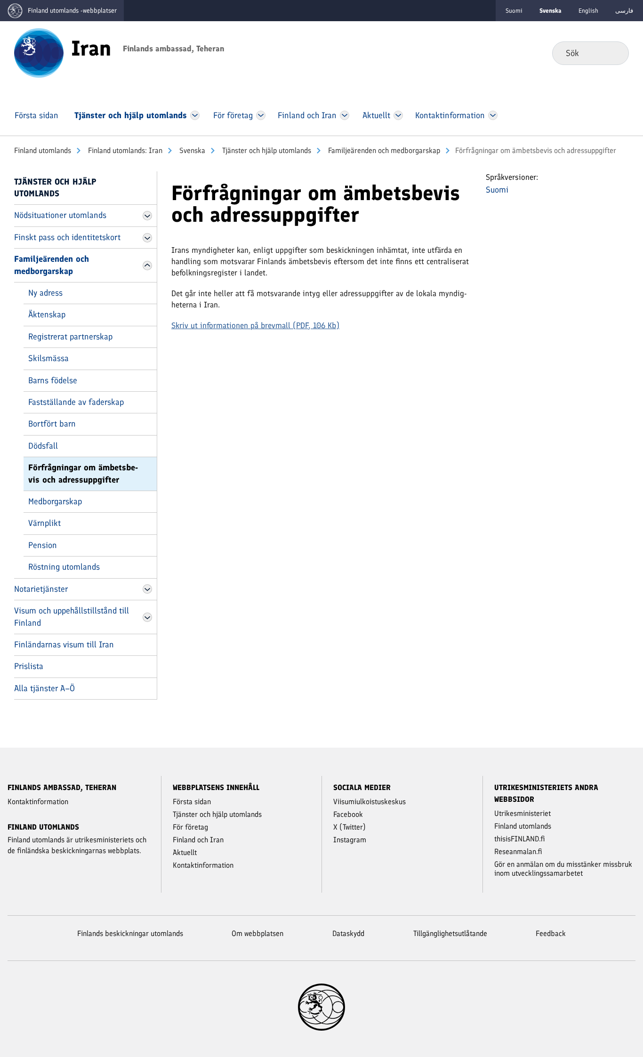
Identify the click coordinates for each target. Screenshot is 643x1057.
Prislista (28, 666)
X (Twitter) (349, 827)
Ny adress (45, 293)
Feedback (551, 933)
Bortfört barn (52, 424)
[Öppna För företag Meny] (261, 115)
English (588, 10)
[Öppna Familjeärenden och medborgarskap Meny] (147, 265)
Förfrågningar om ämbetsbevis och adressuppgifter (83, 473)
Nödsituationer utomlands (60, 215)
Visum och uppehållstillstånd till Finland (71, 616)
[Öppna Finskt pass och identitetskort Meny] (147, 237)
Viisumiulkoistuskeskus (369, 801)
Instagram (349, 839)
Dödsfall (43, 446)
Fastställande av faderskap (76, 402)
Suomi (514, 10)
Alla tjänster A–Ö (44, 688)
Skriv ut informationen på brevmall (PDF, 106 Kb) (255, 325)
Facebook (348, 814)
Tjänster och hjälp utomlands (265, 150)
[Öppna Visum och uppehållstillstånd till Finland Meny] (147, 617)
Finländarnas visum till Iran (64, 644)
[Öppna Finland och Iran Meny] (344, 115)
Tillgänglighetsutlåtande (450, 933)
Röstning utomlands (64, 567)
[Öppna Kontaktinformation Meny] (492, 115)
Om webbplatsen (257, 933)
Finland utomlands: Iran (124, 150)
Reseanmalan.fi (518, 851)
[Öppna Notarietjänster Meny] (147, 589)
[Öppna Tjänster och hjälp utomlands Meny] (195, 115)
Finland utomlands (42, 150)
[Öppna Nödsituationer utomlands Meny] (147, 215)
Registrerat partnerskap (70, 336)
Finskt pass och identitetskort (67, 237)
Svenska (191, 150)
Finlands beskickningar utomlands (130, 933)
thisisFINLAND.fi (519, 838)
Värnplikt (44, 523)
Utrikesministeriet (522, 813)
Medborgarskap (55, 501)
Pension (42, 545)
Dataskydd (348, 933)
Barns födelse (52, 380)
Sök (614, 53)
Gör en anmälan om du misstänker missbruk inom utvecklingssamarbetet (563, 869)
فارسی (624, 10)
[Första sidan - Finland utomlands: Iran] (39, 52)
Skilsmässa (48, 358)
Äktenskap (46, 314)
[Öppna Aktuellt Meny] (398, 115)
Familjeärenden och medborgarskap (383, 150)
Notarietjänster (41, 589)
